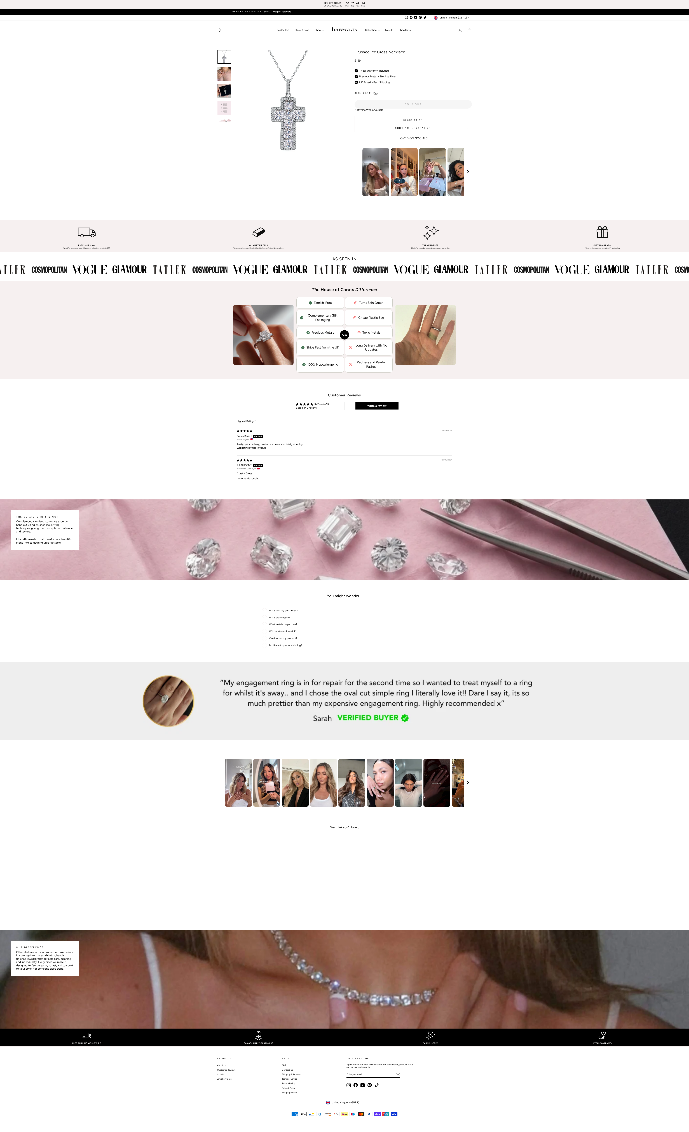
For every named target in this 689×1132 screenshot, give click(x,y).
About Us (221, 1065)
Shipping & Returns (291, 1074)
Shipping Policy (289, 1092)
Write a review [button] (376, 406)
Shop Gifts (405, 30)
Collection (371, 30)
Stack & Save (302, 30)
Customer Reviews (226, 1070)
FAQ (284, 1065)
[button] (246, 904)
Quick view (247, 895)
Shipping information (413, 128)
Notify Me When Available (369, 109)
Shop (318, 30)
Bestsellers (283, 30)
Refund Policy (288, 1088)
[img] (244, 431)
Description (413, 120)
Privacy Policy (288, 1083)
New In (389, 30)
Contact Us (287, 1070)
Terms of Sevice (289, 1079)
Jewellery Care (224, 1079)
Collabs (220, 1074)
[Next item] (468, 172)
